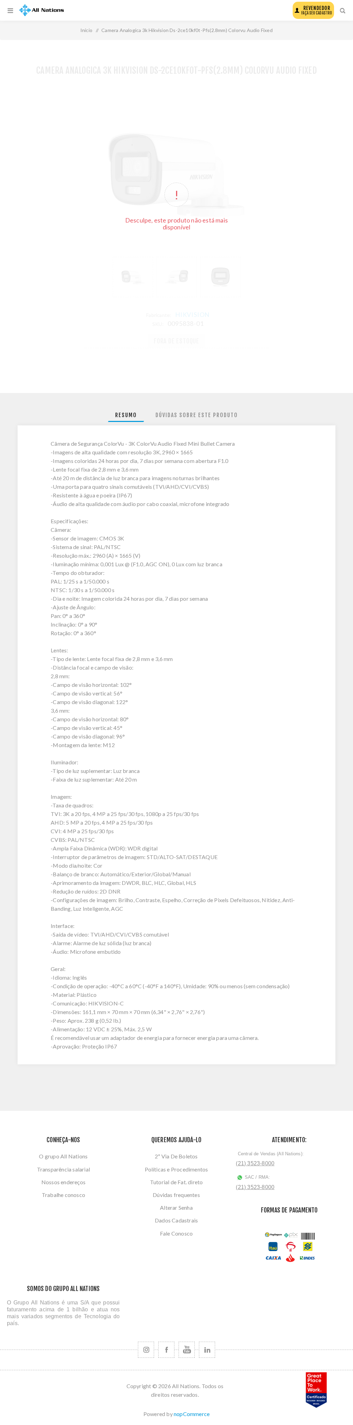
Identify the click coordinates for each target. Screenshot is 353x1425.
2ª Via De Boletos (176, 1156)
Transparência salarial (63, 1169)
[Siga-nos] (146, 1350)
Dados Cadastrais (176, 1220)
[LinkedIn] (207, 1350)
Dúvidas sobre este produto (196, 415)
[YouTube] (187, 1350)
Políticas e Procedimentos (176, 1169)
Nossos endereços (63, 1182)
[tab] (126, 415)
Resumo (126, 415)
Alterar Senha (176, 1207)
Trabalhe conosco (63, 1194)
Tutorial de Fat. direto (176, 1182)
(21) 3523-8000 (255, 1163)
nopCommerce (192, 1414)
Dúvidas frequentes (176, 1194)
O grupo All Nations (63, 1156)
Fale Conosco (176, 1233)
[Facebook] (166, 1350)
